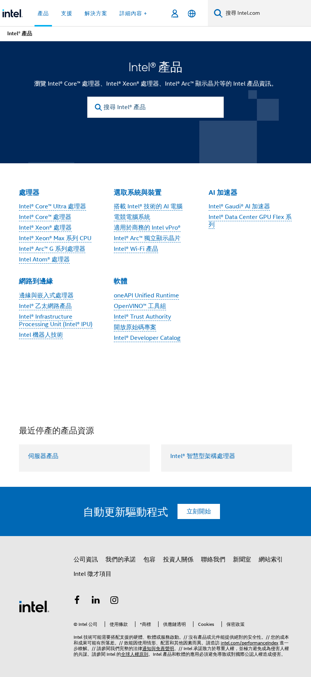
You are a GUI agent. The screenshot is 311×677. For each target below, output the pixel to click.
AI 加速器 (223, 192)
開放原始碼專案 (135, 327)
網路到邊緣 (36, 281)
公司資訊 (86, 559)
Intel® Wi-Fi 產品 (136, 249)
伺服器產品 (43, 456)
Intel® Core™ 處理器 (45, 217)
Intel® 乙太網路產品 (45, 306)
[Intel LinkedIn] (96, 601)
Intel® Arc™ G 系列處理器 (52, 249)
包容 (149, 559)
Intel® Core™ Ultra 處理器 (52, 206)
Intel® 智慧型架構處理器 (202, 456)
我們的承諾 (120, 559)
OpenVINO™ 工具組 (140, 306)
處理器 (29, 192)
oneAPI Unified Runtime (146, 295)
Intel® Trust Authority (142, 317)
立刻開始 (199, 511)
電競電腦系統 (132, 217)
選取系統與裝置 (138, 192)
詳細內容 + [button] (133, 13)
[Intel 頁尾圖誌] (34, 606)
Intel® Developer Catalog (147, 338)
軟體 (120, 281)
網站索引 (271, 559)
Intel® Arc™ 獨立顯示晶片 (147, 238)
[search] (98, 107)
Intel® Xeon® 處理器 (45, 227)
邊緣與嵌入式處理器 (46, 295)
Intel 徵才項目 (93, 574)
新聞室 (242, 559)
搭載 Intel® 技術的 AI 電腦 (148, 206)
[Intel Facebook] (77, 601)
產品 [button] (43, 13)
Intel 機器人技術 (41, 335)
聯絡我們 (213, 559)
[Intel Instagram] (114, 601)
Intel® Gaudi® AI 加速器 (239, 206)
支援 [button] (66, 13)
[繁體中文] (192, 13)
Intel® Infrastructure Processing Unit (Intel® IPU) (56, 320)
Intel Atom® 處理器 (44, 259)
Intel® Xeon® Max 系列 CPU (55, 238)
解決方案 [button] (96, 13)
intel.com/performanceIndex (249, 643)
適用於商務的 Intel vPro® (147, 227)
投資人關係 (178, 559)
